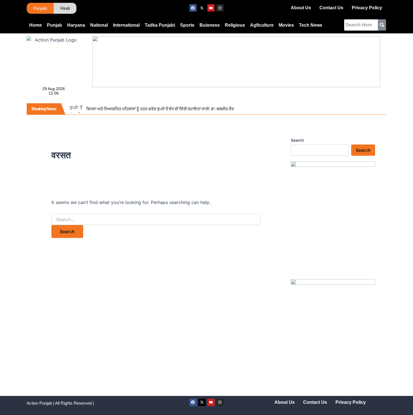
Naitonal (99, 25)
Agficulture (262, 25)
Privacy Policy (367, 7)
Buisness (209, 25)
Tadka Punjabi (160, 25)
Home (35, 25)
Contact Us (331, 7)
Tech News (310, 25)
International (126, 25)
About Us (301, 7)
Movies (286, 25)
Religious (235, 25)
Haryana (76, 25)
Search (297, 140)
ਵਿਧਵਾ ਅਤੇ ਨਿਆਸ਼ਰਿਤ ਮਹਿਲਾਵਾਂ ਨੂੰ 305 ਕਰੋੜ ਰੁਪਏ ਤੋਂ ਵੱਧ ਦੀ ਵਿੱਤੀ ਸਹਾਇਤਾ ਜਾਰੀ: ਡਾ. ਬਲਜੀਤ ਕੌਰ (160, 108)
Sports (187, 25)
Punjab (54, 25)
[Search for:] (155, 219)
